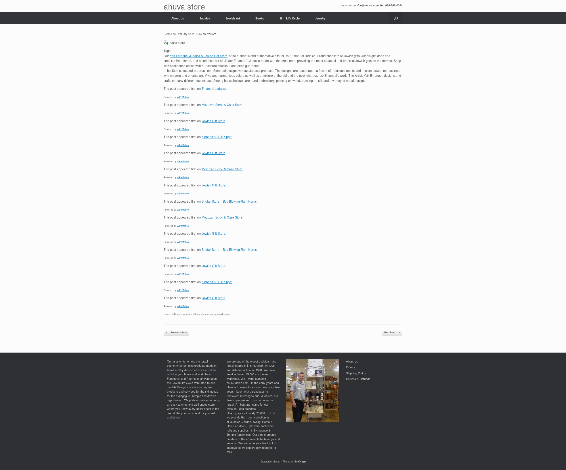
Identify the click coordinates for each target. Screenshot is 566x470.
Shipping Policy (356, 373)
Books (259, 18)
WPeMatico (183, 97)
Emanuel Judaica (214, 88)
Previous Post (176, 332)
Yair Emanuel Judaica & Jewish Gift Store (199, 56)
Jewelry (320, 18)
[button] (395, 18)
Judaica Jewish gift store (216, 314)
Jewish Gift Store (213, 121)
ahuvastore (209, 34)
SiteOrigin (300, 461)
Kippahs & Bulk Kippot (217, 136)
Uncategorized (182, 314)
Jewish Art (233, 18)
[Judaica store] (312, 421)
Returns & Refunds (358, 379)
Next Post (392, 332)
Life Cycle (293, 18)
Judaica (204, 18)
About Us (177, 18)
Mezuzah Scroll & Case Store (222, 104)
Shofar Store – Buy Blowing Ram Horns (229, 201)
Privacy (351, 367)
